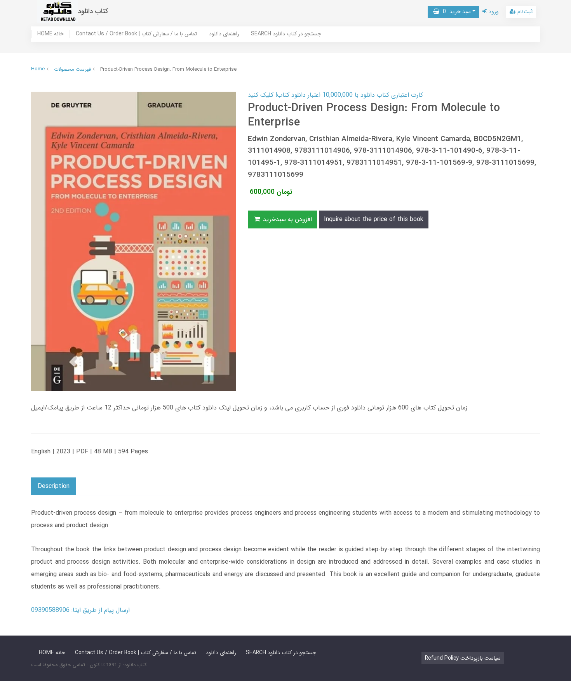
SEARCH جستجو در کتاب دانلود (286, 34)
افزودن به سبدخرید (286, 219)
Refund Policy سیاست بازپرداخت (463, 658)
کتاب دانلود (93, 11)
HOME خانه (50, 34)
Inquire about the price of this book (373, 219)
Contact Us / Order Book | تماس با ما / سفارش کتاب (136, 34)
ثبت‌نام (524, 11)
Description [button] (54, 486)
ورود (493, 11)
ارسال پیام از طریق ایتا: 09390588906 (80, 610)
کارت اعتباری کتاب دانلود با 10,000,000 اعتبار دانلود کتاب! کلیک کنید (335, 95)
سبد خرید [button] (455, 11)
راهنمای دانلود (224, 34)
